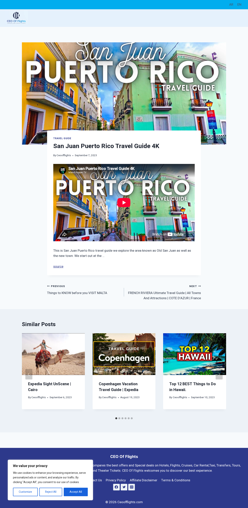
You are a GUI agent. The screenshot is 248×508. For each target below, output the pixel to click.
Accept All (76, 492)
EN (239, 4)
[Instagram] (131, 487)
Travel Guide (62, 138)
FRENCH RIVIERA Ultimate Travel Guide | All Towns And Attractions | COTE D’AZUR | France (164, 292)
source (58, 266)
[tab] (116, 418)
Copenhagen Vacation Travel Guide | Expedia (118, 387)
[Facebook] (116, 487)
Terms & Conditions (175, 480)
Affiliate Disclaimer (143, 480)
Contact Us (94, 480)
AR (231, 4)
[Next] (219, 374)
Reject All (50, 492)
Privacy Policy (116, 480)
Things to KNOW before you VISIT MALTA (77, 289)
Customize (25, 492)
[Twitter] (124, 487)
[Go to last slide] (28, 374)
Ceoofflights (64, 155)
